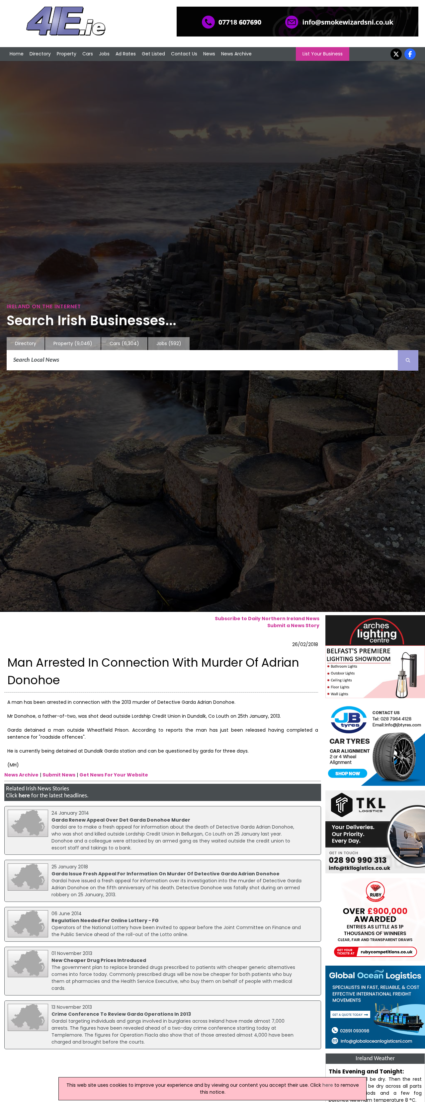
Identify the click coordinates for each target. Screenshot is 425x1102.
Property (66, 53)
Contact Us (184, 53)
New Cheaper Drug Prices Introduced (98, 960)
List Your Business (322, 53)
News (209, 53)
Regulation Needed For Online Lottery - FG (105, 920)
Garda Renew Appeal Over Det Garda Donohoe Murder (120, 820)
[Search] (408, 360)
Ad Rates (126, 53)
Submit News (58, 774)
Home (17, 53)
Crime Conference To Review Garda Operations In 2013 (121, 1014)
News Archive (236, 53)
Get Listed (153, 53)
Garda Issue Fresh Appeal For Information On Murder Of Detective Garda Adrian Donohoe (165, 873)
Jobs (104, 53)
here (24, 796)
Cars (87, 53)
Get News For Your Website (113, 774)
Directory (40, 53)
